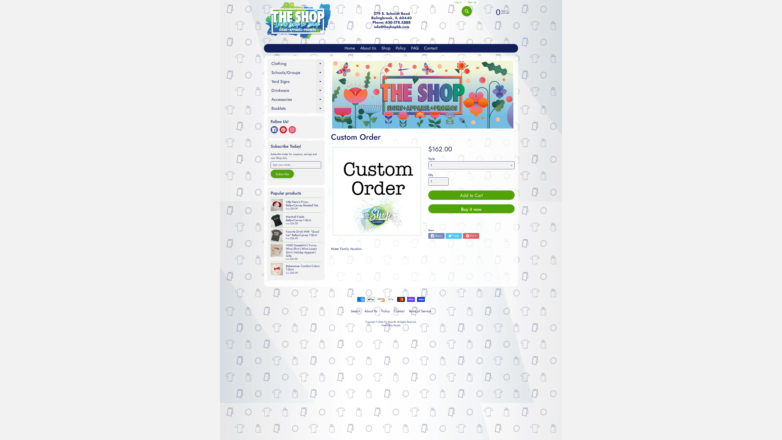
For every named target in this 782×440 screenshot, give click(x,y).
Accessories (297, 100)
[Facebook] (274, 129)
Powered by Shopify (391, 325)
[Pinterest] (283, 129)
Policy (401, 48)
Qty (430, 175)
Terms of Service (420, 311)
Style (431, 158)
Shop (385, 48)
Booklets (297, 109)
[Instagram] (292, 129)
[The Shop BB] (298, 20)
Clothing (297, 64)
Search (355, 311)
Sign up (472, 2)
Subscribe (282, 174)
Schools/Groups (297, 73)
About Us (368, 48)
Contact (430, 48)
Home (350, 48)
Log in (458, 2)
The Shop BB (390, 321)
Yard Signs (297, 82)
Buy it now (471, 209)
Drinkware (297, 91)
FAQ (415, 48)
